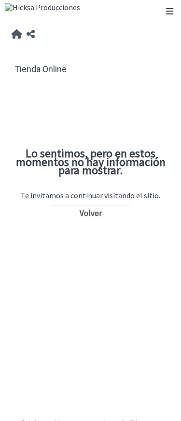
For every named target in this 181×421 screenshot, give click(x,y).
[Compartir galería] (31, 34)
